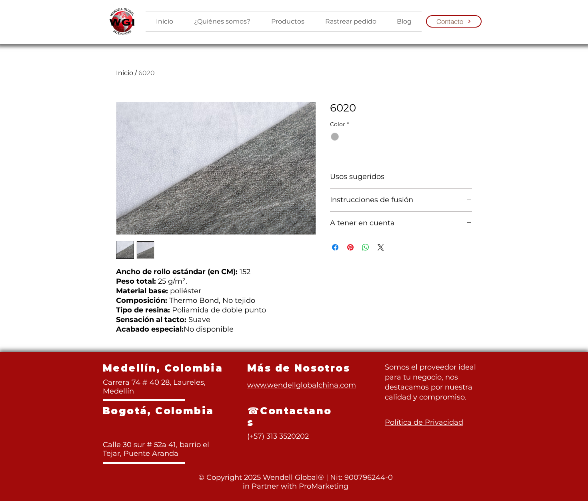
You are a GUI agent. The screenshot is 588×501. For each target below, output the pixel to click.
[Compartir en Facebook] (335, 247)
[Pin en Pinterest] (350, 247)
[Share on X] (381, 247)
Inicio (124, 73)
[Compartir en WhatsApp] (365, 247)
